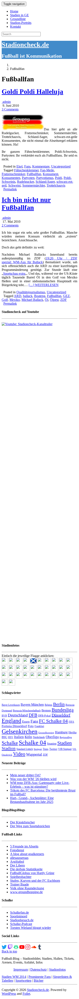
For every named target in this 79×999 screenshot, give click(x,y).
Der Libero (17, 865)
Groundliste (18, 19)
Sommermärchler (33, 185)
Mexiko (14, 300)
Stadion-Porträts (20, 23)
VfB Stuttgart (65, 749)
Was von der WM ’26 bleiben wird (33, 779)
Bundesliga (63, 709)
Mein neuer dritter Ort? (25, 775)
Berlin (59, 704)
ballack (27, 296)
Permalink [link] (10, 189)
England (11, 721)
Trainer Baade (19, 884)
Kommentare (41, 166)
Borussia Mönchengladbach (27, 710)
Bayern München (32, 704)
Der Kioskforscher (22, 822)
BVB (4, 715)
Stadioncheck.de (25, 44)
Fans (27, 166)
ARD (17, 296)
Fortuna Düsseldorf (14, 726)
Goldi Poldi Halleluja (32, 91)
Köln (28, 737)
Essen (26, 721)
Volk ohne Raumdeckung (27, 888)
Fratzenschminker (13, 174)
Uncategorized (61, 166)
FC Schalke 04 (53, 721)
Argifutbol (17, 861)
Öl (46, 300)
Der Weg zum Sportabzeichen (30, 826)
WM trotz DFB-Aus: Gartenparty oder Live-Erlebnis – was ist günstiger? (39, 784)
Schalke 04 (32, 742)
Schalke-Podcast (21, 924)
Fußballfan (34, 174)
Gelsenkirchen (19, 731)
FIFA (71, 721)
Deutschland (18, 715)
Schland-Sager (45, 181)
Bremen (46, 710)
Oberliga (52, 737)
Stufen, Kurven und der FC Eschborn (35, 880)
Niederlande (39, 737)
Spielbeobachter (20, 877)
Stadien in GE (19, 15)
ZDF (63, 300)
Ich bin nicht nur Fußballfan (26, 203)
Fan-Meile (47, 170)
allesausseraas (19, 858)
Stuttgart (38, 749)
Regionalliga (66, 737)
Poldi (58, 178)
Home (14, 11)
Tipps (45, 749)
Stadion (9, 748)
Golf (5, 300)
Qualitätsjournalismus (30, 292)
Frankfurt (39, 726)
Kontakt (15, 26)
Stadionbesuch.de (21, 920)
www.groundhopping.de (26, 892)
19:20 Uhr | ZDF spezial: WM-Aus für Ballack (39, 260)
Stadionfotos (57, 969)
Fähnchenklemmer (26, 170)
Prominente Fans (39, 977)
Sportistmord (18, 916)
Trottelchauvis (56, 185)
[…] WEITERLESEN (44, 285)
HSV (10, 737)
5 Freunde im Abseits (24, 846)
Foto (31, 726)
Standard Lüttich (24, 749)
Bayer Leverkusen (11, 704)
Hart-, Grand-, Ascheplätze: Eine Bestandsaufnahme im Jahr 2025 (32, 800)
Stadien (64, 743)
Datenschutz (38, 969)
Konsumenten (11, 178)
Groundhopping (46, 733)
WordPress (9, 993)
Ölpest (54, 300)
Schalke (10, 743)
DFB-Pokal (44, 715)
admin (6, 102)
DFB (33, 715)
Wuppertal (34, 754)
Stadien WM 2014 (14, 977)
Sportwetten (23, 980)
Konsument (50, 174)
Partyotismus (44, 178)
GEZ (66, 296)
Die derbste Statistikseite (26, 869)
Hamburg (61, 732)
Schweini (14, 185)
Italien (19, 737)
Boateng (39, 296)
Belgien (48, 704)
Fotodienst (17, 850)
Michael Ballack (32, 300)
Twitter (53, 749)
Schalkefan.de (19, 912)
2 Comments (10, 225)
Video (19, 754)
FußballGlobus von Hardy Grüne (32, 873)
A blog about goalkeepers (27, 854)
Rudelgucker (25, 181)
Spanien (51, 743)
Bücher (38, 980)
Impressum (20, 969)
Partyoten (28, 178)
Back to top (9, 951)
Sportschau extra (14, 273)
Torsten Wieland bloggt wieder (30, 927)
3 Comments (10, 109)
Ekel (19, 166)
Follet (26, 993)
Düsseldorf (61, 715)
